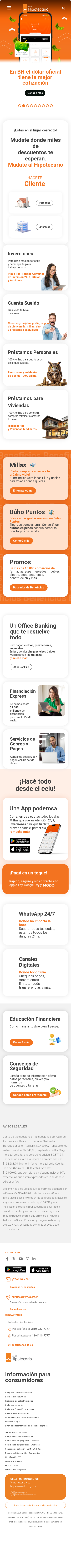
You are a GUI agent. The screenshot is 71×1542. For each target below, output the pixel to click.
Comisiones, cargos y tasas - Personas (22, 1440)
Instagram (27, 1258)
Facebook (7, 1258)
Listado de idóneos (13, 1461)
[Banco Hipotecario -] (35, 8)
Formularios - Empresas (15, 1469)
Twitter (14, 1258)
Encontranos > (18, 1309)
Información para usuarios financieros (22, 1417)
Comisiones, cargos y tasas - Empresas (22, 1445)
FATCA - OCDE (11, 1465)
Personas (44, 202)
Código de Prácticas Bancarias (18, 1392)
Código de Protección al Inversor (19, 1409)
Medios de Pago (12, 1421)
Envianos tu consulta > (23, 1287)
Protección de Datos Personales (19, 1401)
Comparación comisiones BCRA (19, 1436)
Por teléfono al (31, 1328)
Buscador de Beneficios (28, 587)
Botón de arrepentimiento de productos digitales (26, 1426)
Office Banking (21, 667)
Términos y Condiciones (16, 1432)
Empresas (44, 227)
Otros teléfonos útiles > (21, 1345)
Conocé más (21, 540)
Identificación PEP (13, 1457)
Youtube (20, 1258)
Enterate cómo (23, 490)
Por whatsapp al (31, 1335)
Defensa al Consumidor (15, 1397)
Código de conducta (14, 1405)
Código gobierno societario (17, 1413)
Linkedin (34, 1258)
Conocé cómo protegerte (30, 1095)
